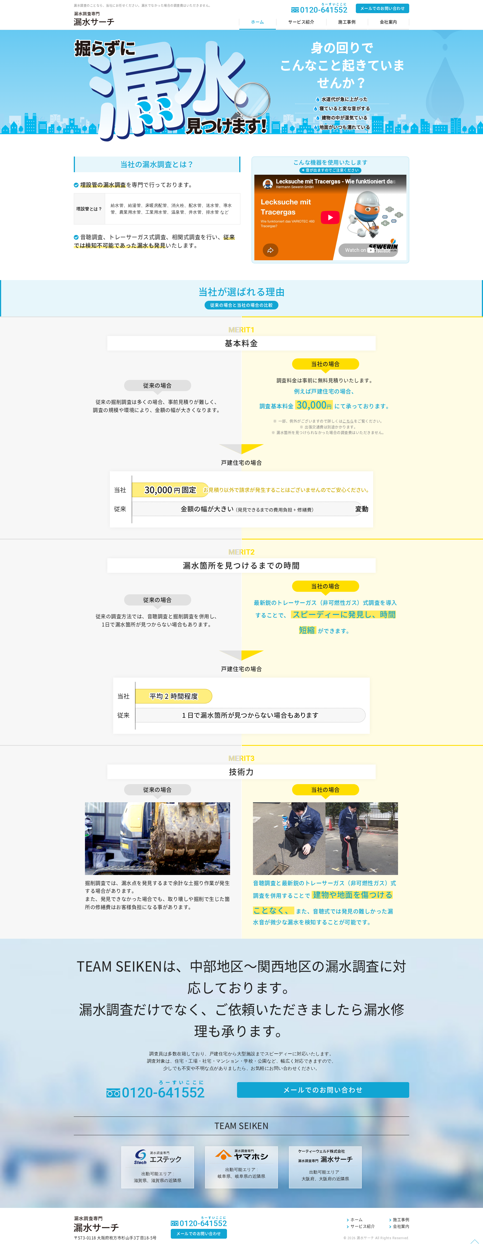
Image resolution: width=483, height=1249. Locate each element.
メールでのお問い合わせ (382, 8)
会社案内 (388, 22)
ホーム (257, 22)
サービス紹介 (301, 22)
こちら (348, 421)
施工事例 (347, 22)
